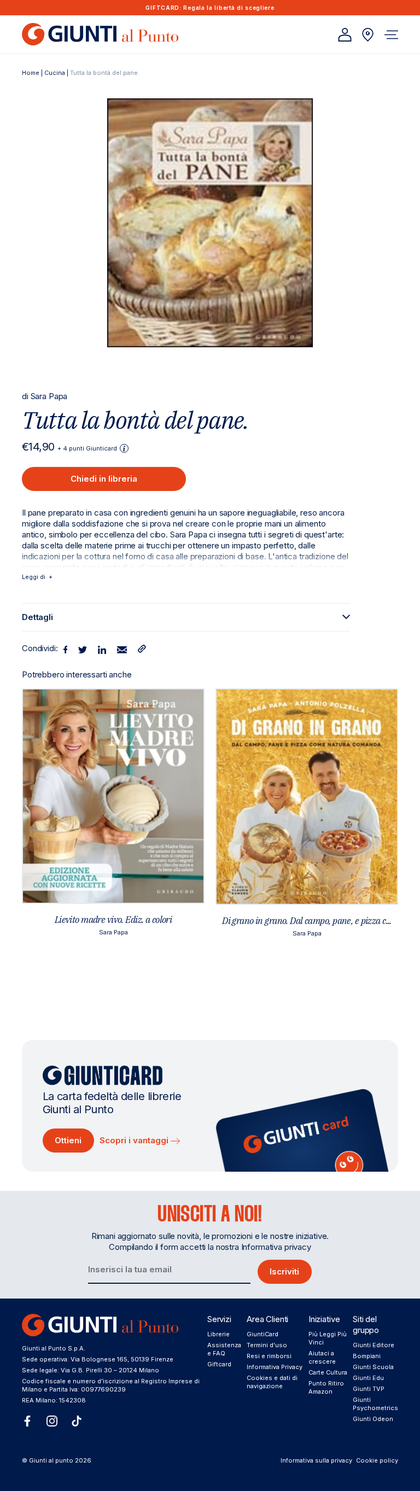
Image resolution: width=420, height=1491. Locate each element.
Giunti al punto (51, 1460)
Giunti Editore (373, 1345)
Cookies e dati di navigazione (272, 1382)
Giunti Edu (368, 1378)
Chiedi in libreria (104, 478)
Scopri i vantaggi (135, 1140)
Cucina (54, 73)
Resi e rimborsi (269, 1356)
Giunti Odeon (373, 1419)
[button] (391, 35)
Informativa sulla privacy (316, 1460)
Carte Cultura (327, 1372)
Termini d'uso (267, 1345)
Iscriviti (284, 1271)
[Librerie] (368, 35)
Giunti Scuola (373, 1367)
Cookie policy (377, 1460)
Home (30, 73)
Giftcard (219, 1364)
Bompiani (367, 1356)
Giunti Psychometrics (375, 1404)
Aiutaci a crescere (322, 1357)
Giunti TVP (368, 1389)
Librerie (218, 1334)
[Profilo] (345, 35)
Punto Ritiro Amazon (326, 1387)
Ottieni (68, 1140)
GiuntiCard (262, 1334)
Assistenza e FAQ (224, 1349)
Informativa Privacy (274, 1367)
